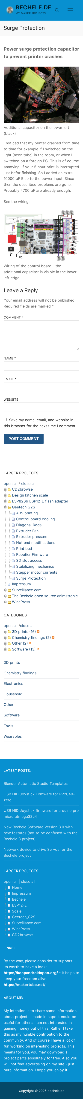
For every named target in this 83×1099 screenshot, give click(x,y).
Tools (8, 726)
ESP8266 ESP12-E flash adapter (40, 501)
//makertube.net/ (29, 984)
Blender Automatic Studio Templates (36, 783)
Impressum (21, 584)
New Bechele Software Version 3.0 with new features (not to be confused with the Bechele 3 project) (40, 833)
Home (17, 887)
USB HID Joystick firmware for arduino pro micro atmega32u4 (41, 813)
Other (8, 704)
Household (13, 694)
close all (28, 483)
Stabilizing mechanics (35, 566)
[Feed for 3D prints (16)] (37, 631)
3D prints (12, 662)
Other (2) (20, 643)
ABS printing (27, 513)
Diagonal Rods (29, 525)
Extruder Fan (27, 531)
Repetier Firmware (32, 554)
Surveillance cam (27, 590)
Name (10, 358)
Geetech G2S (23, 507)
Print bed (24, 548)
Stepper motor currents (36, 572)
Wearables (13, 736)
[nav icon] (70, 10)
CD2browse (22, 489)
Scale (16, 911)
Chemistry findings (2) (31, 637)
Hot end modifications (35, 542)
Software (12, 715)
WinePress (21, 601)
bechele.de (33, 7)
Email (10, 379)
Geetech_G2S (23, 917)
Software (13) (24, 649)
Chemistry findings (20, 673)
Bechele (19, 899)
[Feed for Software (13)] (37, 649)
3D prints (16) (24, 631)
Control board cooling (35, 519)
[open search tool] (57, 10)
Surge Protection (31, 578)
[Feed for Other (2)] (29, 643)
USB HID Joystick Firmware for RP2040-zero (39, 797)
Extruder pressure (31, 536)
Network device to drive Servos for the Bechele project (38, 852)
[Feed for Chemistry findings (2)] (52, 637)
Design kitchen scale (30, 495)
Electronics (13, 683)
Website (11, 399)
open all (11, 483)
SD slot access (29, 560)
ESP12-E (19, 905)
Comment (14, 317)
